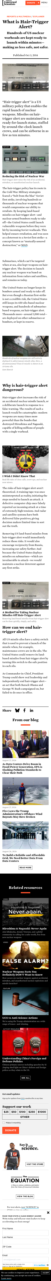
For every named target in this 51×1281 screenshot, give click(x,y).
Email (4, 1255)
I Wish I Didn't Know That (18, 476)
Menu (44, 2)
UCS (22, 1098)
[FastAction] (39, 1265)
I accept (45, 1273)
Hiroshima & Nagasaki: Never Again (24, 928)
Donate (31, 3)
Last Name (7, 1237)
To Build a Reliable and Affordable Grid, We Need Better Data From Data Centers (23, 858)
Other (24, 1117)
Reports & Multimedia (19, 17)
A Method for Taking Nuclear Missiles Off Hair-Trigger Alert (21, 614)
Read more (25, 868)
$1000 (42, 1111)
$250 (31, 1111)
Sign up (11, 1266)
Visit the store (35, 1164)
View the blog (25, 1196)
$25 (6, 1111)
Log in (4, 1266)
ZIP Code (6, 1246)
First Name (7, 1228)
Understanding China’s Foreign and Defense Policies (24, 1060)
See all (25, 1078)
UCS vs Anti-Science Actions (20, 1017)
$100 (22, 1111)
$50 (13, 1111)
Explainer (38, 17)
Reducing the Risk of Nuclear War (23, 176)
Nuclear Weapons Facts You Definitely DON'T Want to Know (22, 973)
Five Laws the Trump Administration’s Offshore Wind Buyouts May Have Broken (22, 814)
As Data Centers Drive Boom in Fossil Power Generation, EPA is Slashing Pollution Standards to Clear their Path (22, 768)
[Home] (9, 3)
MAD (24, 245)
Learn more (6, 1278)
